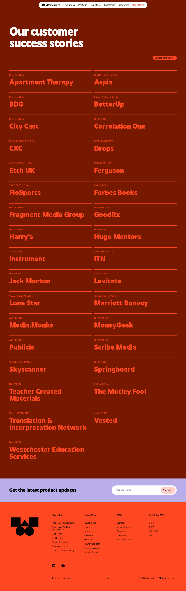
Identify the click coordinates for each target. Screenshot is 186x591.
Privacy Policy (105, 578)
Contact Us (122, 535)
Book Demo (138, 4)
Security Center (91, 552)
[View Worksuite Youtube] (63, 565)
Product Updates (124, 539)
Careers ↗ (121, 531)
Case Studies (90, 523)
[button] (70, 5)
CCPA (151, 527)
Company (121, 523)
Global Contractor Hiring (63, 550)
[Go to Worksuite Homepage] (24, 525)
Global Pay (57, 533)
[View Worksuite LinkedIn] (54, 565)
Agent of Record (59, 542)
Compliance (57, 538)
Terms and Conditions (61, 578)
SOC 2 (152, 535)
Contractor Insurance (61, 546)
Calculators (89, 535)
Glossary (88, 539)
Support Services (92, 548)
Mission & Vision (124, 527)
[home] (49, 5)
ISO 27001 (153, 531)
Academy (88, 531)
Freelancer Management (63, 523)
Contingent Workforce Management (62, 528)
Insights (87, 527)
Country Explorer (92, 544)
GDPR (151, 523)
